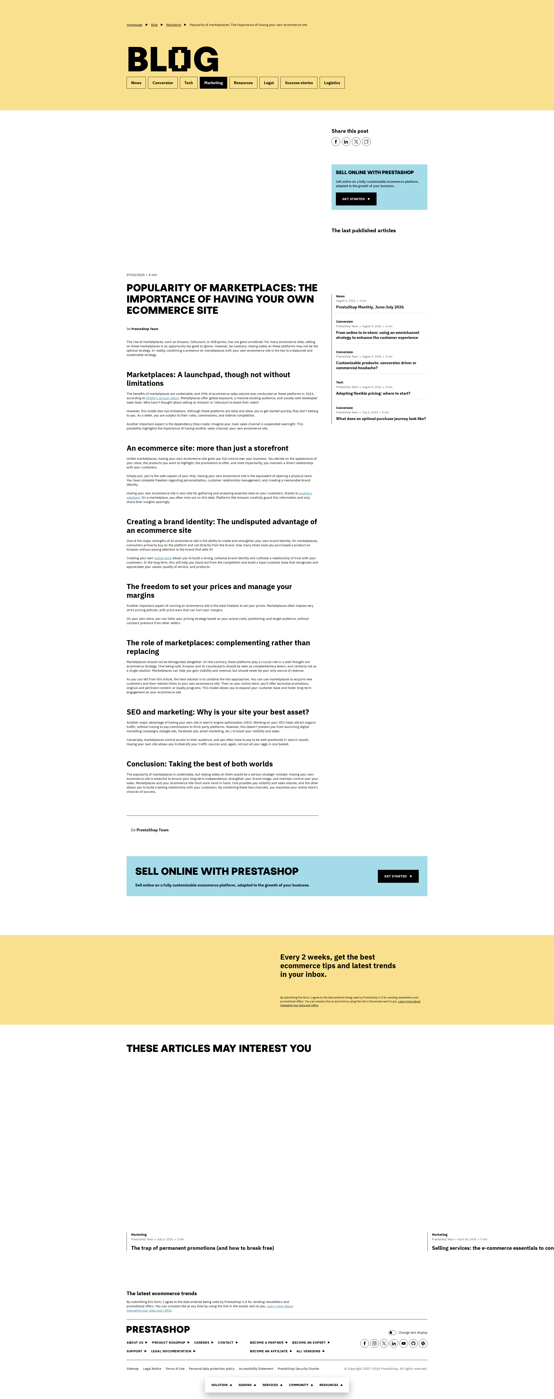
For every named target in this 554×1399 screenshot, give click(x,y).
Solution (219, 1385)
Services (270, 1385)
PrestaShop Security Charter (298, 1369)
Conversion (163, 82)
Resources (328, 1385)
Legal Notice (152, 1369)
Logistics (332, 82)
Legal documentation (171, 1351)
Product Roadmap (168, 1342)
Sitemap (133, 1369)
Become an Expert (309, 1342)
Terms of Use (175, 1369)
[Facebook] (336, 141)
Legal (269, 82)
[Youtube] (403, 1343)
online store (163, 558)
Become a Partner (266, 1342)
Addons (245, 1385)
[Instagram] (374, 1343)
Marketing (213, 82)
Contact (226, 1342)
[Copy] (366, 141)
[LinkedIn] (346, 141)
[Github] (413, 1343)
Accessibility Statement (256, 1369)
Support (134, 1351)
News (136, 82)
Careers (201, 1342)
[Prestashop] (146, 10)
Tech (188, 82)
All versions (308, 1351)
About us (135, 1342)
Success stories (299, 82)
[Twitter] (356, 141)
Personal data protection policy (212, 1369)
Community (299, 1385)
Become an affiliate (269, 1351)
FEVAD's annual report (162, 398)
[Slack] (423, 1343)
